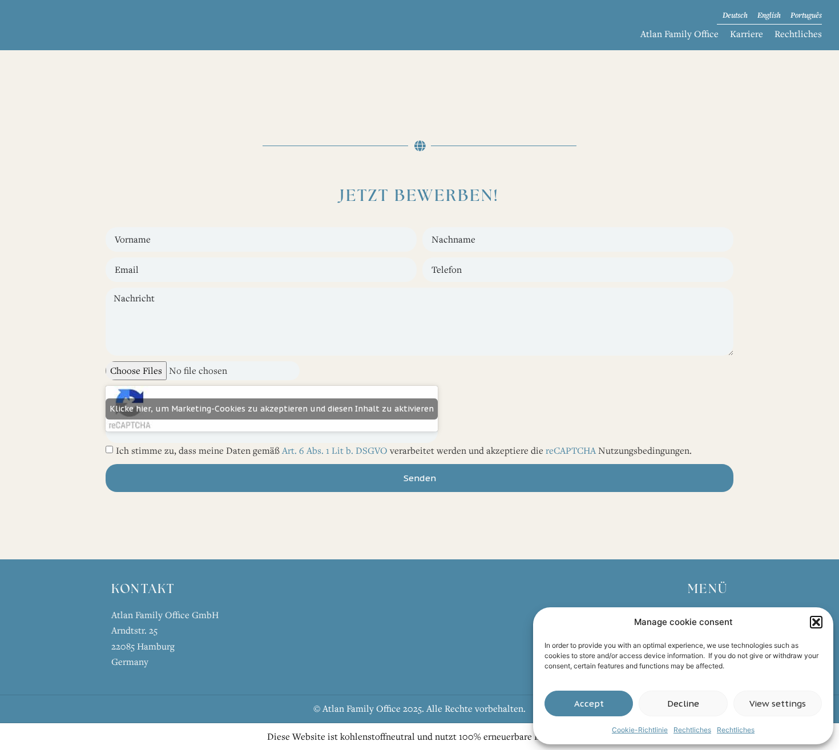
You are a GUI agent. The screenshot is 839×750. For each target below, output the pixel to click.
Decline (683, 703)
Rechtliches (692, 729)
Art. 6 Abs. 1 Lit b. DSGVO (335, 450)
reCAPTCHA (571, 450)
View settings (777, 703)
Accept (589, 703)
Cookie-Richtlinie (640, 729)
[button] (816, 622)
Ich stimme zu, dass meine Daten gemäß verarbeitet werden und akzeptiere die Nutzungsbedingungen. (404, 450)
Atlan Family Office (679, 33)
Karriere (746, 33)
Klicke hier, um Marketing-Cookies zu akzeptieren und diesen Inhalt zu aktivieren (272, 409)
